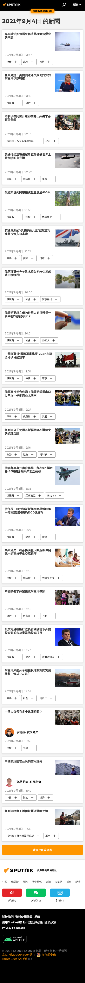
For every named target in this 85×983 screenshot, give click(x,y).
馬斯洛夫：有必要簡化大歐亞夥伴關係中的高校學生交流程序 (28, 552)
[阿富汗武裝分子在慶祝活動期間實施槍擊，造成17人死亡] (67, 678)
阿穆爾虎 (47, 216)
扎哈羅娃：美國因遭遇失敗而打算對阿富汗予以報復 (28, 76)
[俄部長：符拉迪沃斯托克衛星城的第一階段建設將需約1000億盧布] (67, 516)
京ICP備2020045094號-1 (18, 955)
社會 (9, 61)
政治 (28, 102)
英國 (25, 258)
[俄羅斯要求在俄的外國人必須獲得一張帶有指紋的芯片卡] (67, 320)
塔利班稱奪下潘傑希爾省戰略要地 (26, 811)
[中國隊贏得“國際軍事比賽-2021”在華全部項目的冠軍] (67, 359)
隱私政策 (50, 922)
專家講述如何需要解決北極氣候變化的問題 (28, 35)
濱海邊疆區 (48, 656)
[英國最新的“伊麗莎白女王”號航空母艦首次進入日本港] (67, 238)
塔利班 (43, 454)
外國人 (46, 340)
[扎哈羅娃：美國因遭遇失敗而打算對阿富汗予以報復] (67, 82)
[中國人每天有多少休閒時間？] (67, 717)
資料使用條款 (24, 917)
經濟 (28, 536)
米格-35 (51, 495)
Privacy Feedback (13, 928)
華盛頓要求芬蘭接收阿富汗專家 (25, 591)
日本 (42, 258)
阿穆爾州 (47, 299)
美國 (44, 178)
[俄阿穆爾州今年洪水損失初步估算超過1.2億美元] (67, 279)
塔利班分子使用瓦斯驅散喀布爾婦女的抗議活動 (28, 431)
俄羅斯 (10, 102)
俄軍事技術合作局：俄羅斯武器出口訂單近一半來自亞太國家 (28, 393)
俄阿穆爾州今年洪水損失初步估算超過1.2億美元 (28, 273)
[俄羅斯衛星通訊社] (12, 6)
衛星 (44, 536)
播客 (68, 881)
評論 (25, 747)
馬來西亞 (30, 495)
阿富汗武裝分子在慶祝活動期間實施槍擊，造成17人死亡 (28, 672)
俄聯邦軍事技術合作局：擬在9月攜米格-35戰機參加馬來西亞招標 (29, 469)
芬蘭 (44, 615)
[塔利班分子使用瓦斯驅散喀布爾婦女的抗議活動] (67, 436)
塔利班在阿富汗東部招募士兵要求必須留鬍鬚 (28, 118)
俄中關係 (37, 881)
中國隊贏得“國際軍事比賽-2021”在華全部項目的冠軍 (28, 355)
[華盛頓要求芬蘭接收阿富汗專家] (67, 597)
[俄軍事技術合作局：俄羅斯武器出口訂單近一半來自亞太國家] (67, 397)
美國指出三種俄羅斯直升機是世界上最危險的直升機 (28, 156)
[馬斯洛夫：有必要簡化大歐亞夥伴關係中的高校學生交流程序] (67, 558)
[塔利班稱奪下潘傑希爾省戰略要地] (67, 817)
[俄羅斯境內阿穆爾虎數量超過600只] (67, 198)
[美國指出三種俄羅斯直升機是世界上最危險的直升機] (67, 160)
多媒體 (58, 881)
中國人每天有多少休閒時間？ (23, 711)
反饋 (37, 917)
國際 (25, 881)
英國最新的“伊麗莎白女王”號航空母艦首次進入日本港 (28, 232)
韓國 (42, 61)
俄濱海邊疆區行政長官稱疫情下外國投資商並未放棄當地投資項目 (28, 631)
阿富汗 (27, 615)
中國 (28, 378)
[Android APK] (15, 939)
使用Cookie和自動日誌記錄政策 (22, 922)
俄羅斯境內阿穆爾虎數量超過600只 (28, 192)
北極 (25, 61)
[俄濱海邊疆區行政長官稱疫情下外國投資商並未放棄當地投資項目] (67, 637)
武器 (44, 416)
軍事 (9, 178)
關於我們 (8, 917)
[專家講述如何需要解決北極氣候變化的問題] (67, 41)
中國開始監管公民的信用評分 (23, 761)
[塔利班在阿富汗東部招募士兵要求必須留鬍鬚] (67, 122)
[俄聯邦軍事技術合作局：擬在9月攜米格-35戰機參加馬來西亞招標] (67, 475)
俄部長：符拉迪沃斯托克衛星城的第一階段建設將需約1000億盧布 (28, 510)
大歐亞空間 (48, 577)
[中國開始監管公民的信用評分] (67, 767)
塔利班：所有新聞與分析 (20, 140)
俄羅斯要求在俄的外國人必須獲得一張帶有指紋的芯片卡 (28, 314)
